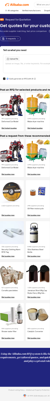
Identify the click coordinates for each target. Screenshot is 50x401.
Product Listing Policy (16, 390)
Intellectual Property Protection (38, 390)
